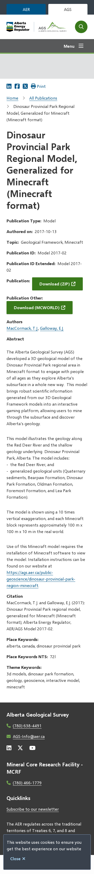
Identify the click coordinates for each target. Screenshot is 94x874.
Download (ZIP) (54, 283)
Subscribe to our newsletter (33, 808)
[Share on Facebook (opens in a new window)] (17, 86)
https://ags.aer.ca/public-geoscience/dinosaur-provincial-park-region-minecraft (41, 579)
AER (26, 9)
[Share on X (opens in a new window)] (25, 86)
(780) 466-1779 (27, 782)
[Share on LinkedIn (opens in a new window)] (9, 86)
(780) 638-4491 (27, 725)
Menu (69, 46)
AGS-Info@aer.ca (29, 736)
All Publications (43, 97)
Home (12, 97)
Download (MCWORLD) (37, 307)
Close (15, 858)
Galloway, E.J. (52, 328)
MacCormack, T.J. (22, 328)
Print (41, 86)
